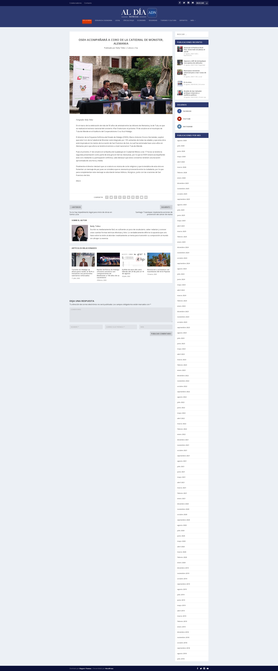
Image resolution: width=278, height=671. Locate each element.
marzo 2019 (181, 616)
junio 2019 (181, 600)
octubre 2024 (182, 258)
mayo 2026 (181, 157)
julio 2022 (180, 402)
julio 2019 (180, 595)
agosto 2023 (182, 333)
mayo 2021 (181, 477)
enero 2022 (181, 434)
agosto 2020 (182, 525)
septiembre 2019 (183, 584)
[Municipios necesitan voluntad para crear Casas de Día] (180, 72)
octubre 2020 (182, 514)
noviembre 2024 (183, 253)
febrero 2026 (182, 172)
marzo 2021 (181, 488)
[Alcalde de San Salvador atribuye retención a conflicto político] (180, 92)
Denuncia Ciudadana (103, 20)
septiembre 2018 (183, 648)
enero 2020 (181, 563)
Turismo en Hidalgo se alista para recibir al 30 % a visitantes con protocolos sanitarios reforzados (83, 273)
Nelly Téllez (120, 48)
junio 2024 (181, 279)
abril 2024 (181, 290)
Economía (141, 20)
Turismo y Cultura (168, 20)
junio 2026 (181, 151)
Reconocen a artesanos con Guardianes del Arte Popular (158, 271)
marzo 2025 (181, 231)
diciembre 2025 (183, 183)
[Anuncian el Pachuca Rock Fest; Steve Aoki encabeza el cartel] (180, 49)
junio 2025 (181, 215)
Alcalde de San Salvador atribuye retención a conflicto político (193, 93)
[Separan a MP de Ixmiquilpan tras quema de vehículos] (180, 62)
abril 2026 (181, 162)
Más (192, 20)
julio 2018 (180, 659)
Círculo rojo (128, 20)
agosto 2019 (182, 589)
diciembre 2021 (183, 440)
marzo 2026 (181, 167)
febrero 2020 (182, 557)
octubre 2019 (182, 579)
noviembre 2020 (183, 509)
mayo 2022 (181, 413)
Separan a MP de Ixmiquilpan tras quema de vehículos (195, 62)
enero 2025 (181, 242)
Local (117, 20)
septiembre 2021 (183, 456)
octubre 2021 (182, 450)
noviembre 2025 (183, 189)
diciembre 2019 (183, 568)
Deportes (183, 20)
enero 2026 (181, 178)
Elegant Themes (85, 668)
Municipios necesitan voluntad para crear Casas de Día (195, 73)
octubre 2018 (182, 643)
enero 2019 (181, 627)
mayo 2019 (181, 605)
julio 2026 (180, 146)
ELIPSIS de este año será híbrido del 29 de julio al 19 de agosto (133, 272)
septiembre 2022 (183, 392)
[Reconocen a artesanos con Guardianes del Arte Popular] (158, 259)
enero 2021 (181, 498)
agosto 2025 (182, 205)
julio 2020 (180, 531)
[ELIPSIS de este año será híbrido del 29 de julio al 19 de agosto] (133, 259)
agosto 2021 (182, 461)
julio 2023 (180, 338)
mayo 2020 (181, 541)
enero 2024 (181, 306)
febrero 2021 (182, 493)
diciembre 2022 (183, 376)
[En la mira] (180, 83)
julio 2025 (180, 210)
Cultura (130, 48)
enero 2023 (181, 370)
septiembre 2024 (183, 263)
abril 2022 (181, 418)
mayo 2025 (181, 221)
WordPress (109, 668)
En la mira (87, 20)
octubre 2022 (182, 386)
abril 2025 (181, 226)
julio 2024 (180, 274)
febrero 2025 (182, 237)
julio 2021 (180, 466)
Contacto (88, 3)
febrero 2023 (182, 365)
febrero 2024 (182, 301)
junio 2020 (181, 536)
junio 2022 (181, 408)
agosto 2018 (182, 653)
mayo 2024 (181, 285)
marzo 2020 (181, 552)
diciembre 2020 (183, 504)
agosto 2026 (182, 140)
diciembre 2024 (183, 247)
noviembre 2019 (183, 573)
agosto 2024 (182, 269)
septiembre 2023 (183, 327)
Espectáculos (188, 55)
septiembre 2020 (183, 520)
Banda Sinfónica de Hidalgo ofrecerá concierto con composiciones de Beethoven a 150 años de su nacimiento (108, 274)
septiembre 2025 (183, 199)
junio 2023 (181, 344)
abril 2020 (181, 547)
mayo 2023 (181, 349)
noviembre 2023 (183, 317)
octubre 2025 (182, 194)
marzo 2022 (181, 424)
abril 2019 (181, 611)
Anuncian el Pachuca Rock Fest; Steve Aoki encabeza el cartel (194, 50)
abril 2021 (181, 482)
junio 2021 (181, 472)
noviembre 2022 (183, 381)
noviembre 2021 (183, 445)
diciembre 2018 (183, 632)
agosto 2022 (182, 397)
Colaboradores (76, 3)
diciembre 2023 (183, 311)
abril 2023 (181, 354)
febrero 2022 (182, 429)
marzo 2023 (181, 360)
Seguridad (153, 20)
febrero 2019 (182, 621)
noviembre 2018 (183, 637)
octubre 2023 (182, 322)
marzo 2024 (181, 295)
